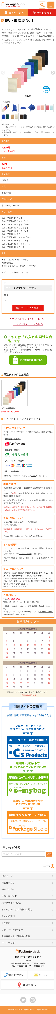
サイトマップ (8, 943)
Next (53, 72)
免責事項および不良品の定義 (16, 936)
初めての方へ (8, 889)
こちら (33, 476)
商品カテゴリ (8, 882)
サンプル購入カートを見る (28, 324)
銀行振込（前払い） (13, 439)
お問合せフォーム (32, 558)
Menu (51, 7)
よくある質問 (8, 916)
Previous (3, 72)
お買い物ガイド (9, 896)
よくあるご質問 (25, 554)
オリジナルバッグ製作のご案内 (17, 909)
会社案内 (6, 923)
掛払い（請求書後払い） (14, 471)
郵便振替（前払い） (13, 450)
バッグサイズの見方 (11, 903)
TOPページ (7, 876)
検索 (49, 854)
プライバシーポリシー (12, 929)
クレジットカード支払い (14, 461)
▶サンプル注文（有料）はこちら (28, 318)
